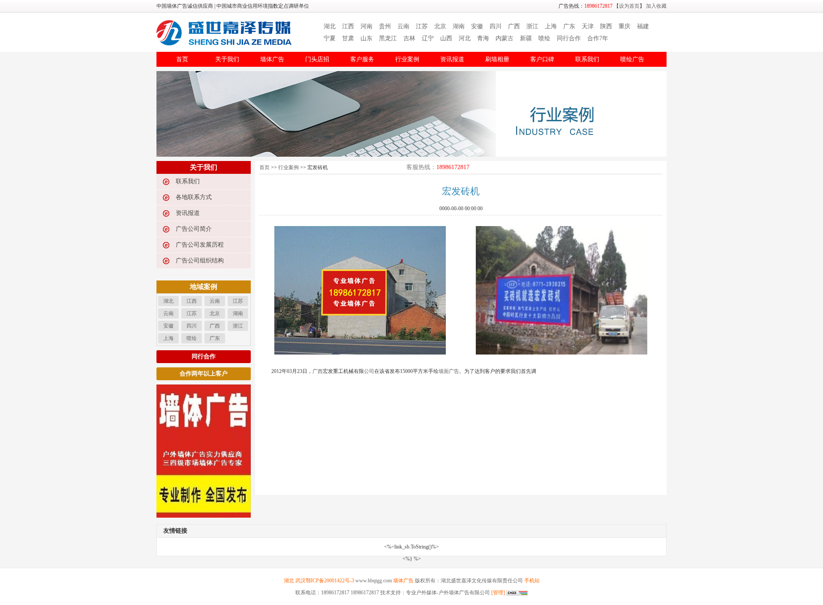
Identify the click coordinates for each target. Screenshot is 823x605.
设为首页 (629, 6)
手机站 (532, 581)
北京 (440, 26)
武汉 (300, 581)
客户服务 (362, 59)
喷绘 (544, 38)
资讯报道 (452, 59)
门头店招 (317, 59)
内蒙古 (505, 38)
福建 (643, 26)
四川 (496, 26)
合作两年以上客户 (204, 373)
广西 (514, 26)
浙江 (532, 26)
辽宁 (428, 38)
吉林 (409, 38)
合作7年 (597, 38)
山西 (446, 38)
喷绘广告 (632, 59)
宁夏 (330, 38)
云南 (403, 26)
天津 (588, 26)
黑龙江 (388, 38)
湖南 (459, 26)
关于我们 (227, 59)
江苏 (422, 26)
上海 (551, 26)
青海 (483, 38)
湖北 (330, 26)
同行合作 (569, 38)
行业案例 (407, 59)
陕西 (606, 26)
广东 (569, 26)
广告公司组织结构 (200, 260)
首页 (182, 59)
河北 (465, 38)
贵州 (385, 26)
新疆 (526, 38)
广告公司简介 (194, 229)
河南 (366, 26)
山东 (366, 38)
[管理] (498, 593)
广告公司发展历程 (200, 244)
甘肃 (348, 38)
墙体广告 (272, 59)
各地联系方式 (194, 197)
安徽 (477, 26)
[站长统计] (516, 593)
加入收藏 (656, 6)
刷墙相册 (497, 59)
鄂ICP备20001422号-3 (330, 581)
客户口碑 (542, 59)
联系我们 (587, 59)
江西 (348, 26)
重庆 (625, 26)
